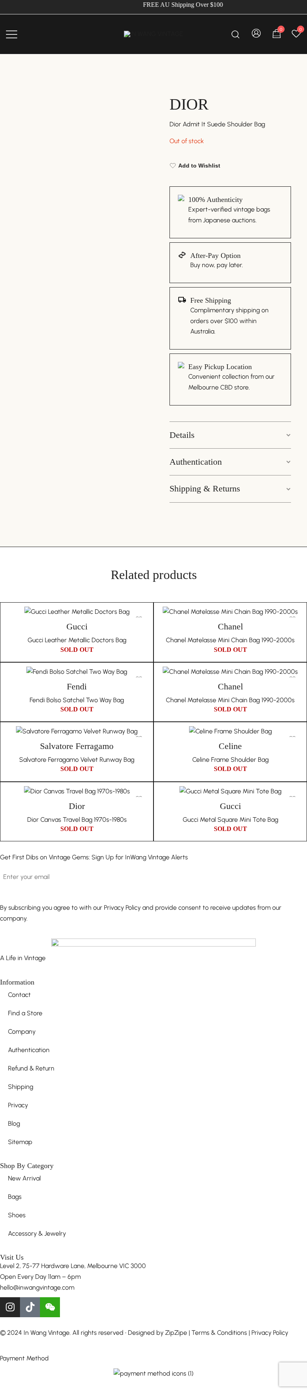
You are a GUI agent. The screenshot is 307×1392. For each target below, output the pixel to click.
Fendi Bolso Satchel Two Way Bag (77, 700)
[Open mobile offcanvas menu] (11, 34)
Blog (14, 1123)
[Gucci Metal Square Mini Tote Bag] (230, 791)
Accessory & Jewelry (37, 1233)
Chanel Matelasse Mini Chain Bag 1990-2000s (230, 640)
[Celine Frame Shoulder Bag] (230, 731)
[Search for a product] (236, 34)
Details (182, 435)
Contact (19, 995)
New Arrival (24, 1178)
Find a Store (25, 1013)
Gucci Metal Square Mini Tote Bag (230, 819)
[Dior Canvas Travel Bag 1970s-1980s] (77, 791)
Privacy (18, 1105)
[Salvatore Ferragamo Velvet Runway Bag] (77, 731)
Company (22, 1031)
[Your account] (256, 34)
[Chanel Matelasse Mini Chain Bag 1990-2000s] (230, 612)
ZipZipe (176, 1332)
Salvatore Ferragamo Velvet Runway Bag (76, 759)
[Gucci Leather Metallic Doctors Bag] (77, 612)
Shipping (20, 1086)
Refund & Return (31, 1068)
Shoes (17, 1215)
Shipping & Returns (204, 488)
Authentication (195, 462)
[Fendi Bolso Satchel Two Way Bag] (77, 672)
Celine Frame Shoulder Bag (230, 759)
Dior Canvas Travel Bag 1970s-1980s (77, 819)
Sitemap (20, 1142)
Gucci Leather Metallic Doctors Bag (77, 640)
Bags (15, 1196)
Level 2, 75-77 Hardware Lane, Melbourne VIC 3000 (73, 1266)
